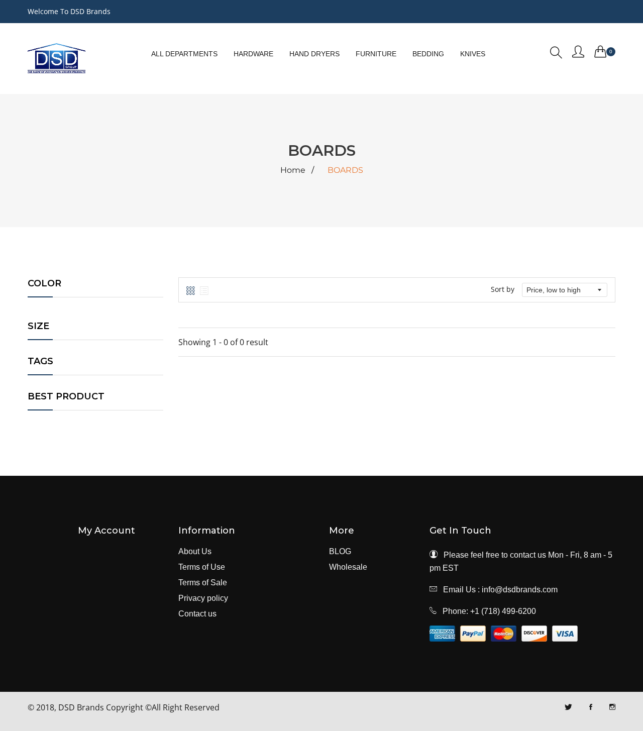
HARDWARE (253, 54)
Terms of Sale (202, 583)
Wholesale (348, 567)
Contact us (197, 614)
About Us (194, 552)
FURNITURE (376, 54)
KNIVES (472, 54)
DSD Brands (81, 707)
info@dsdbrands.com (520, 589)
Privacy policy (203, 598)
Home (292, 170)
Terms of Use (201, 567)
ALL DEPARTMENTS (184, 54)
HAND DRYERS (314, 54)
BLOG (340, 552)
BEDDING (428, 54)
